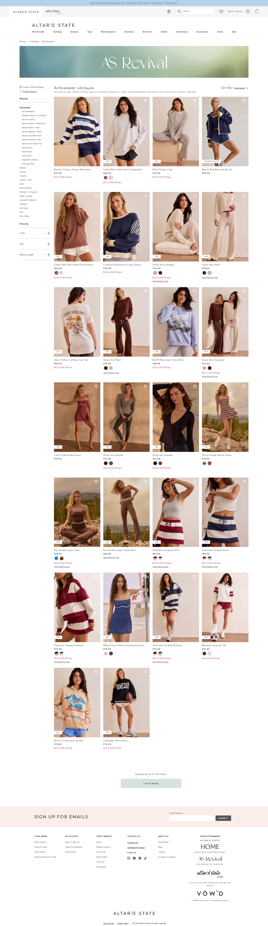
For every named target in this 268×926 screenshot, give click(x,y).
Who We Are (163, 842)
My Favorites (70, 852)
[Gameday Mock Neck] (126, 702)
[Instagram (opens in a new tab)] (129, 858)
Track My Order (40, 847)
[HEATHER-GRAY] (111, 177)
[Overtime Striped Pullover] (77, 607)
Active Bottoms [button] (28, 111)
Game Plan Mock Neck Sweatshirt (122, 169)
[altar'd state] (53, 25)
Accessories (202, 31)
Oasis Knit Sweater (164, 264)
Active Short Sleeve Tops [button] (32, 144)
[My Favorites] (221, 11)
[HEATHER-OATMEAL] (155, 273)
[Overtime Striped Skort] (176, 512)
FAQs (98, 842)
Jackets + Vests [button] (26, 180)
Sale (234, 31)
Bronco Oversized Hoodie (68, 740)
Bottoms (147, 31)
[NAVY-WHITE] (111, 653)
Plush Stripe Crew (163, 169)
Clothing (57, 31)
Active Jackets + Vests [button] (31, 127)
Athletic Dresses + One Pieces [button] (34, 115)
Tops (89, 31)
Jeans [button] (22, 184)
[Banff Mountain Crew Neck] (176, 322)
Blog (160, 847)
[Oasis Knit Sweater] (176, 226)
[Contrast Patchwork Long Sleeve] (126, 226)
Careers (161, 852)
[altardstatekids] (53, 11)
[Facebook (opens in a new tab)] (134, 858)
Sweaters (129, 31)
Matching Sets (108, 31)
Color (22, 233)
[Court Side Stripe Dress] (77, 417)
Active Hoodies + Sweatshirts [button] (34, 123)
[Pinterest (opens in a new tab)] (140, 858)
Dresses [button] (23, 172)
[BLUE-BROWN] (204, 463)
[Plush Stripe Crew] (176, 131)
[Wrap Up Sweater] (126, 417)
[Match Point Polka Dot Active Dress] (126, 607)
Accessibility (101, 867)
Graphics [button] (23, 176)
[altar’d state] (26, 11)
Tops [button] (21, 212)
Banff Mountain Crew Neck (168, 360)
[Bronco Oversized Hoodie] (77, 702)
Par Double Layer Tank (67, 550)
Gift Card (100, 862)
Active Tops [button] (26, 156)
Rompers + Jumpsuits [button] (28, 192)
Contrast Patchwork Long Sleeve (122, 264)
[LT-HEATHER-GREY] (209, 653)
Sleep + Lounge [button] (26, 196)
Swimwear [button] (24, 208)
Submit (223, 818)
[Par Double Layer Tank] (77, 512)
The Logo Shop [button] (28, 164)
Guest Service (104, 836)
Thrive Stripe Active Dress (216, 455)
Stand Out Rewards (73, 847)
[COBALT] (56, 558)
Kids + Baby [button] (24, 216)
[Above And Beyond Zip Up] (225, 131)
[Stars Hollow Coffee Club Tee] (77, 322)
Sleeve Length (27, 254)
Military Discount (103, 847)
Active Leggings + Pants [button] (32, 131)
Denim (164, 31)
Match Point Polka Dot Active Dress (123, 645)
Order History (40, 852)
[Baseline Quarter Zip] (225, 607)
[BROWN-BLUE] (204, 653)
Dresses (74, 31)
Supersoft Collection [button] (30, 160)
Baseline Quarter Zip (214, 645)
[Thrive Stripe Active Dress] (225, 417)
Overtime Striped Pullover (69, 645)
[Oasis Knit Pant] (225, 226)
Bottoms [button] (23, 168)
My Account (71, 836)
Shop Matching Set (160, 281)
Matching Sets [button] (25, 188)
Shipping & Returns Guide (45, 857)
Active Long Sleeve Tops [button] (32, 136)
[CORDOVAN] (209, 463)
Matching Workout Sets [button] (31, 140)
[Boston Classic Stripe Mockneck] (77, 131)
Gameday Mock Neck (115, 740)
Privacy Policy (123, 923)
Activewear (182, 31)
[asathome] (210, 844)
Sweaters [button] (23, 204)
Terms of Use (108, 923)
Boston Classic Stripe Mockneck (72, 169)
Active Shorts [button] (27, 148)
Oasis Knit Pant (211, 264)
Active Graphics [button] (28, 119)
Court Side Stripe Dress (67, 455)
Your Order (40, 836)
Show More (151, 783)
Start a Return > (41, 842)
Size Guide (100, 852)
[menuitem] (38, 32)
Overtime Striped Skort (166, 550)
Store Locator (101, 857)
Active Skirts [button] (27, 152)
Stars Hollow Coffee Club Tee (71, 360)
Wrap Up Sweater (113, 455)
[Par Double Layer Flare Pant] (126, 512)
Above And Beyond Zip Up (217, 169)
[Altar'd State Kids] (210, 873)
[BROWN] (105, 177)
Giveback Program (136, 847)
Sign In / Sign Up (72, 842)
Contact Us (133, 836)
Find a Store (30, 91)
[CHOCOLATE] (160, 273)
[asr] (210, 858)
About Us (163, 836)
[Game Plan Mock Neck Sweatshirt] (126, 131)
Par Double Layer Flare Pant (119, 550)
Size (22, 244)
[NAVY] (105, 463)
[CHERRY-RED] (105, 653)
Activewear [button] (25, 107)
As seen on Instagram (167, 857)
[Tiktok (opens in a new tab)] (145, 858)
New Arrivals (38, 31)
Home (220, 31)
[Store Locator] (169, 11)
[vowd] (210, 893)
